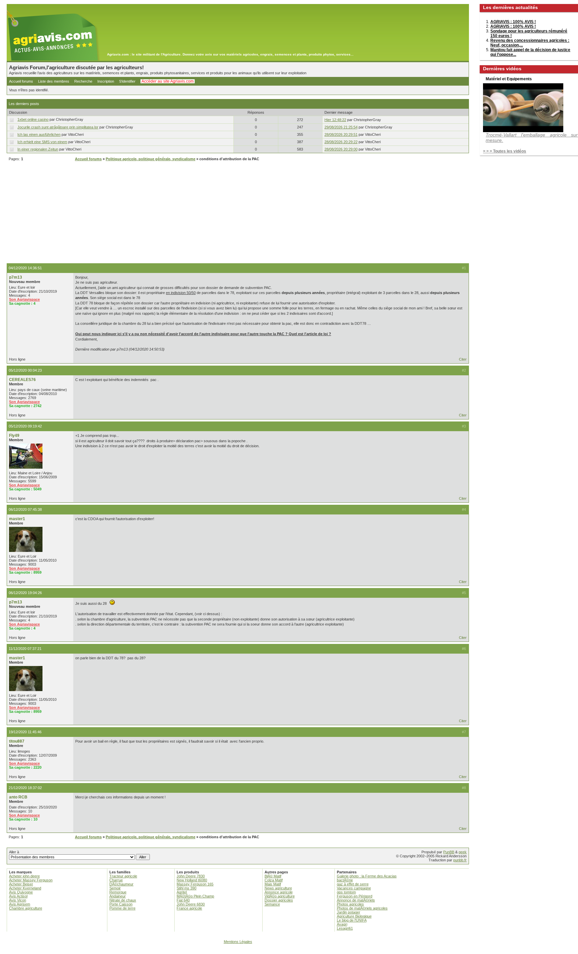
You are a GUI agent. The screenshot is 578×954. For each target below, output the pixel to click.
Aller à (14, 852)
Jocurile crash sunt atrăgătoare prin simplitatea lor (57, 127)
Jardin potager (348, 912)
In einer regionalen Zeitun (37, 149)
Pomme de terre (122, 908)
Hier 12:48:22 (335, 120)
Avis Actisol (18, 896)
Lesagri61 (345, 928)
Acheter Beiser (21, 884)
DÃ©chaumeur (121, 884)
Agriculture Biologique (354, 916)
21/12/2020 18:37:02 (25, 788)
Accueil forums (21, 81)
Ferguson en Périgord (354, 896)
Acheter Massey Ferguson (31, 880)
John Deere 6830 (191, 904)
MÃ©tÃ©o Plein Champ (195, 896)
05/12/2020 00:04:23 (25, 370)
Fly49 (14, 435)
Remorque (117, 892)
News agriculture (278, 888)
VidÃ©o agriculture (280, 896)
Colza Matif (274, 880)
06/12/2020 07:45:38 (25, 509)
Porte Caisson (120, 904)
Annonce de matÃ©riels (356, 900)
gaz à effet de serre (353, 884)
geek (463, 852)
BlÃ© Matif (273, 876)
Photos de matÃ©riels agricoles (362, 908)
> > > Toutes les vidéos (504, 151)
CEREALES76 (22, 379)
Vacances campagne (354, 888)
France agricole (189, 908)
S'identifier (127, 81)
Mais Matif (273, 884)
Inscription (105, 81)
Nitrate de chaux (122, 900)
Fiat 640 (183, 900)
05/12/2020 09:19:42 (25, 426)
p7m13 (15, 277)
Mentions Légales (238, 942)
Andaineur (117, 896)
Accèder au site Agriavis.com (167, 81)
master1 (17, 518)
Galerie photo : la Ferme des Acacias (367, 876)
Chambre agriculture (25, 908)
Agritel (182, 892)
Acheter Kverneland (25, 888)
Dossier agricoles (279, 900)
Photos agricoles (350, 904)
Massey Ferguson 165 (195, 884)
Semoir (115, 888)
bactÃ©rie (345, 880)
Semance (272, 904)
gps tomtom (346, 892)
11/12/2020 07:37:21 (25, 649)
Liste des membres (53, 81)
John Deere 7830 (191, 876)
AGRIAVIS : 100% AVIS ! (513, 21)
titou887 (16, 741)
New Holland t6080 (192, 880)
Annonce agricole (279, 892)
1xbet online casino (33, 119)
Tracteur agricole (123, 876)
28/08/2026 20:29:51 (341, 134)
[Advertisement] (238, 213)
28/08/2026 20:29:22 (341, 142)
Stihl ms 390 (186, 888)
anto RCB (18, 797)
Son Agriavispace (24, 299)
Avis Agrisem (19, 904)
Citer (463, 359)
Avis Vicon (17, 900)
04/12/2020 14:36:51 (25, 268)
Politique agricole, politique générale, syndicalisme (150, 159)
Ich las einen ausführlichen (39, 134)
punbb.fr (460, 860)
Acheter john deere (24, 876)
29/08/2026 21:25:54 (341, 127)
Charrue (116, 880)
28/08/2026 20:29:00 (341, 149)
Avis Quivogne (21, 892)
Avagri (342, 924)
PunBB (448, 852)
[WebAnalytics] (289, 951)
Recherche (83, 81)
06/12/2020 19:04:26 (25, 593)
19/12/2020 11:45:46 (25, 732)
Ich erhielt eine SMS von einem (42, 142)
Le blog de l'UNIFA (352, 920)
